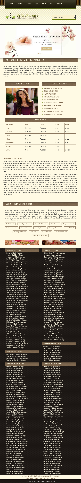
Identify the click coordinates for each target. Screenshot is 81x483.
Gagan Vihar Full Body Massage (16, 298)
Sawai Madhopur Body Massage (16, 412)
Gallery (29, 3)
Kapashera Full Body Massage (53, 334)
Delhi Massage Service (48, 481)
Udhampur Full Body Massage (52, 465)
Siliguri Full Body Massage (51, 469)
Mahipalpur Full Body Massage (16, 322)
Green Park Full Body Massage (53, 259)
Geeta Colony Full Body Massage (53, 294)
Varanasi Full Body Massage (52, 400)
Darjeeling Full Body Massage (52, 457)
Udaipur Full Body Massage (52, 350)
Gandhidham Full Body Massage (53, 432)
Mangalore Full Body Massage (53, 436)
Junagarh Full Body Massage (52, 430)
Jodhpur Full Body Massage (52, 445)
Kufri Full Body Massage (51, 378)
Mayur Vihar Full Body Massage (53, 288)
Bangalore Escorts (68, 224)
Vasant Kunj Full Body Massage (16, 360)
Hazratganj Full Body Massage (16, 436)
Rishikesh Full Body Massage (15, 449)
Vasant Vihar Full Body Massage (16, 328)
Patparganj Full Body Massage (53, 306)
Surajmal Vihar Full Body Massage (17, 300)
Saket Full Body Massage (51, 269)
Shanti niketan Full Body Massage (54, 257)
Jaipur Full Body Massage (14, 465)
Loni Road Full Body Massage (52, 330)
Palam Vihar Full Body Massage (53, 338)
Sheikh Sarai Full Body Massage (16, 354)
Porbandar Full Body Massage (52, 434)
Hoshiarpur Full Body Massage (53, 404)
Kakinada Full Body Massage (52, 356)
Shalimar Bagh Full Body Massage (17, 296)
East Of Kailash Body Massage (16, 330)
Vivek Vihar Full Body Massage (16, 306)
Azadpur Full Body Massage (52, 310)
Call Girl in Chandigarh (40, 236)
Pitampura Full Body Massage (15, 267)
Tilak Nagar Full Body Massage (16, 292)
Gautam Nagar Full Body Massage (17, 344)
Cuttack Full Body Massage (52, 451)
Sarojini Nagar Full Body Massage (54, 285)
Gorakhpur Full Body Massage (53, 441)
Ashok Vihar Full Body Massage (16, 265)
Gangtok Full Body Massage (15, 402)
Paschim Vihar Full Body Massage (17, 286)
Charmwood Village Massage (52, 267)
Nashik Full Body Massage (51, 369)
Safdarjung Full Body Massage (16, 340)
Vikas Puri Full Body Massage (15, 273)
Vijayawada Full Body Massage (53, 412)
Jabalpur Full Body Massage (52, 426)
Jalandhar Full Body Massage (15, 461)
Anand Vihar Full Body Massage (16, 304)
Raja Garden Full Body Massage (16, 281)
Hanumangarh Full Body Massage (17, 398)
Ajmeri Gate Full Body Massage (53, 326)
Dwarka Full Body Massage (15, 324)
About (31, 478)
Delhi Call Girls (69, 228)
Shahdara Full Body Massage (52, 296)
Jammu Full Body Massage (14, 426)
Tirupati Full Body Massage (52, 414)
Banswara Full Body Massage (15, 432)
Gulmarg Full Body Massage (52, 455)
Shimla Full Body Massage (14, 471)
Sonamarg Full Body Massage (52, 461)
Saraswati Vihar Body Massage (16, 294)
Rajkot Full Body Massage (14, 390)
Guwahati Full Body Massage (15, 384)
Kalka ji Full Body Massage (14, 332)
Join (44, 478)
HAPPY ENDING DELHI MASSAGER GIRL (52, 111)
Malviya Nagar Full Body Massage (54, 253)
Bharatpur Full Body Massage (15, 394)
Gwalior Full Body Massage (52, 428)
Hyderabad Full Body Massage (53, 380)
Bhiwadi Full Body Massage (15, 367)
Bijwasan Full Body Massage (52, 336)
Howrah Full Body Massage (52, 453)
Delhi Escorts (10, 224)
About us (20, 3)
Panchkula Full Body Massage (15, 447)
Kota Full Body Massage (51, 348)
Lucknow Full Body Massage (15, 380)
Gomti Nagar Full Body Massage (16, 443)
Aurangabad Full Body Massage (16, 388)
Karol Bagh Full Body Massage (16, 316)
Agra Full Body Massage (14, 455)
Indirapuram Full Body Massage (16, 310)
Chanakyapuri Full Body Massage (54, 324)
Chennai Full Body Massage (52, 374)
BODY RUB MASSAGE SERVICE (50, 100)
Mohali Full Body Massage (51, 396)
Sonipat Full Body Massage (15, 410)
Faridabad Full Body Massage (15, 259)
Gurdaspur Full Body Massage (53, 424)
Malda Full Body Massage (51, 360)
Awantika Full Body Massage (52, 308)
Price (51, 3)
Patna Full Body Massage (51, 440)
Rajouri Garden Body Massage (16, 285)
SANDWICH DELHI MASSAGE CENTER (52, 88)
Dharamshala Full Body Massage (16, 445)
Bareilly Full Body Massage (14, 430)
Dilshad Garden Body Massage (53, 286)
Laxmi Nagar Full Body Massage (53, 283)
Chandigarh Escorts (24, 224)
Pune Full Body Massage (14, 459)
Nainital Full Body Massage (14, 404)
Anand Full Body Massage (51, 354)
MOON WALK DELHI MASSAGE (50, 108)
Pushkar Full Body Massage (52, 352)
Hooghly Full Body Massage (52, 473)
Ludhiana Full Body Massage (52, 392)
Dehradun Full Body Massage (15, 467)
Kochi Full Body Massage (14, 378)
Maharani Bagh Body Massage (53, 328)
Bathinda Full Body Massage (52, 394)
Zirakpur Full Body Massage (15, 420)
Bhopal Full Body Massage (51, 367)
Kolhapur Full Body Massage (15, 418)
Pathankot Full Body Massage (15, 422)
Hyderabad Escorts (41, 224)
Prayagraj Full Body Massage (15, 376)
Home (11, 3)
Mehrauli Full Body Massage (52, 320)
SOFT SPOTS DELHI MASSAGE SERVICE (52, 103)
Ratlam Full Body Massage (14, 373)
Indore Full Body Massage (14, 469)
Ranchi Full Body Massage (51, 388)
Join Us (44, 3)
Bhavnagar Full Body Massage (16, 440)
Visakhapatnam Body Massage (53, 416)
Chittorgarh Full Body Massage (53, 418)
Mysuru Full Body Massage (14, 434)
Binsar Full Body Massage (14, 406)
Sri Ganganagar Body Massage (16, 396)
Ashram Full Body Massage (15, 348)
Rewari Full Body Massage (14, 369)
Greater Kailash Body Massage (53, 261)
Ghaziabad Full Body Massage (16, 257)
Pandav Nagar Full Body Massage (54, 290)
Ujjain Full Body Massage (51, 449)
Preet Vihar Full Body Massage (16, 308)
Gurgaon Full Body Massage (15, 255)
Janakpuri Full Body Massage (15, 277)
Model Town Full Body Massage (16, 263)
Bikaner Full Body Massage (52, 447)
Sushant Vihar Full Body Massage (54, 340)
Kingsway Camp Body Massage (53, 302)
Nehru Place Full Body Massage (53, 304)
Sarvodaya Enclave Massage (52, 255)
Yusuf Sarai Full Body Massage (16, 356)
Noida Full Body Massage (14, 253)
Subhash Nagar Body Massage (16, 290)
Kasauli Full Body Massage (51, 471)
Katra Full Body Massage (51, 467)
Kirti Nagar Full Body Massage (15, 283)
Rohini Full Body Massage (14, 271)
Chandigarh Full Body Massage (53, 384)
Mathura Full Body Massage (15, 457)
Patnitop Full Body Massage (52, 376)
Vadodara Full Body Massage (52, 420)
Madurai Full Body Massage (52, 358)
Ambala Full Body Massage (52, 443)
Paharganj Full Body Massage (15, 312)
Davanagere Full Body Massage (53, 438)
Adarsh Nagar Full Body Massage (54, 312)
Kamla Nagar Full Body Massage (53, 318)
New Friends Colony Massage (15, 336)
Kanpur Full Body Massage (14, 438)
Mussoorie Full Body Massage (15, 428)
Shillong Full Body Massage (15, 400)
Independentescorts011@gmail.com (49, 476)
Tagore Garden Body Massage (53, 316)
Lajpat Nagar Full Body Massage (16, 326)
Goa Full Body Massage (13, 453)
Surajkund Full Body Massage (15, 346)
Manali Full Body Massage (14, 451)
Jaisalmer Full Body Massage (52, 346)
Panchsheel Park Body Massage (53, 277)
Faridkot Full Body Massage (52, 463)
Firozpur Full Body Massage (52, 410)
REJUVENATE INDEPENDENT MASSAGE (52, 114)
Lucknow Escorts (11, 228)
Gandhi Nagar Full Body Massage (17, 441)
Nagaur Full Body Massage (14, 414)
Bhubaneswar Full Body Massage (16, 386)
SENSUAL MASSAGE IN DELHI (50, 91)
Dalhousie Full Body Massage (52, 459)
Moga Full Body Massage (51, 406)
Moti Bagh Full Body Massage (52, 281)
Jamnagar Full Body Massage (15, 392)
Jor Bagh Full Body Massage (15, 318)
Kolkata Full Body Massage (51, 371)
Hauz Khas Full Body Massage (16, 342)
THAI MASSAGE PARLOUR (49, 94)
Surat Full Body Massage (14, 374)
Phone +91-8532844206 (30, 476)
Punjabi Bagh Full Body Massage (16, 269)
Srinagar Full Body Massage (15, 424)
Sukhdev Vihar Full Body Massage (17, 358)
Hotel (36, 3)
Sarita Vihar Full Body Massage (53, 275)
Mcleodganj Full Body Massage (16, 408)
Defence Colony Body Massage (53, 273)
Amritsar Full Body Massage (52, 390)
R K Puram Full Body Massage (53, 279)
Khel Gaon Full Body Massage (52, 265)
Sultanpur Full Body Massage (52, 322)
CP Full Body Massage (13, 314)
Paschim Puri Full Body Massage (16, 275)
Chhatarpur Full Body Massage (53, 271)
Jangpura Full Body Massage (52, 263)
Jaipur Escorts (46, 232)
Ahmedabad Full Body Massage (53, 386)
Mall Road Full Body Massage (52, 300)
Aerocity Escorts (40, 228)
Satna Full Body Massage (14, 371)
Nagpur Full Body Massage (14, 382)
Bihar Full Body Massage (51, 422)
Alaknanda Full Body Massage (15, 334)
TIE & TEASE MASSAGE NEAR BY (50, 97)
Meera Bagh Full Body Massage (16, 288)
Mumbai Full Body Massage (15, 463)
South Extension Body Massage (16, 338)
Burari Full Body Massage (51, 332)
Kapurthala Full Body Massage (53, 408)
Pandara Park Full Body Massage (16, 320)
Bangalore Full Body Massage (52, 382)
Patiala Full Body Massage (51, 373)
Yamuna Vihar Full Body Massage (54, 298)
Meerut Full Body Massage (51, 402)
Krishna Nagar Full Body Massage (54, 292)
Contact (59, 3)
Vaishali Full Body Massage (15, 302)
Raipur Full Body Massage (14, 473)
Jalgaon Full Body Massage (15, 416)
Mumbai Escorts (26, 228)
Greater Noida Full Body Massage (17, 261)
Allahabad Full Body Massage (52, 398)
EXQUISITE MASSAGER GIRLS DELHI (51, 105)
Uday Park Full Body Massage (52, 314)
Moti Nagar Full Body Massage (16, 279)
